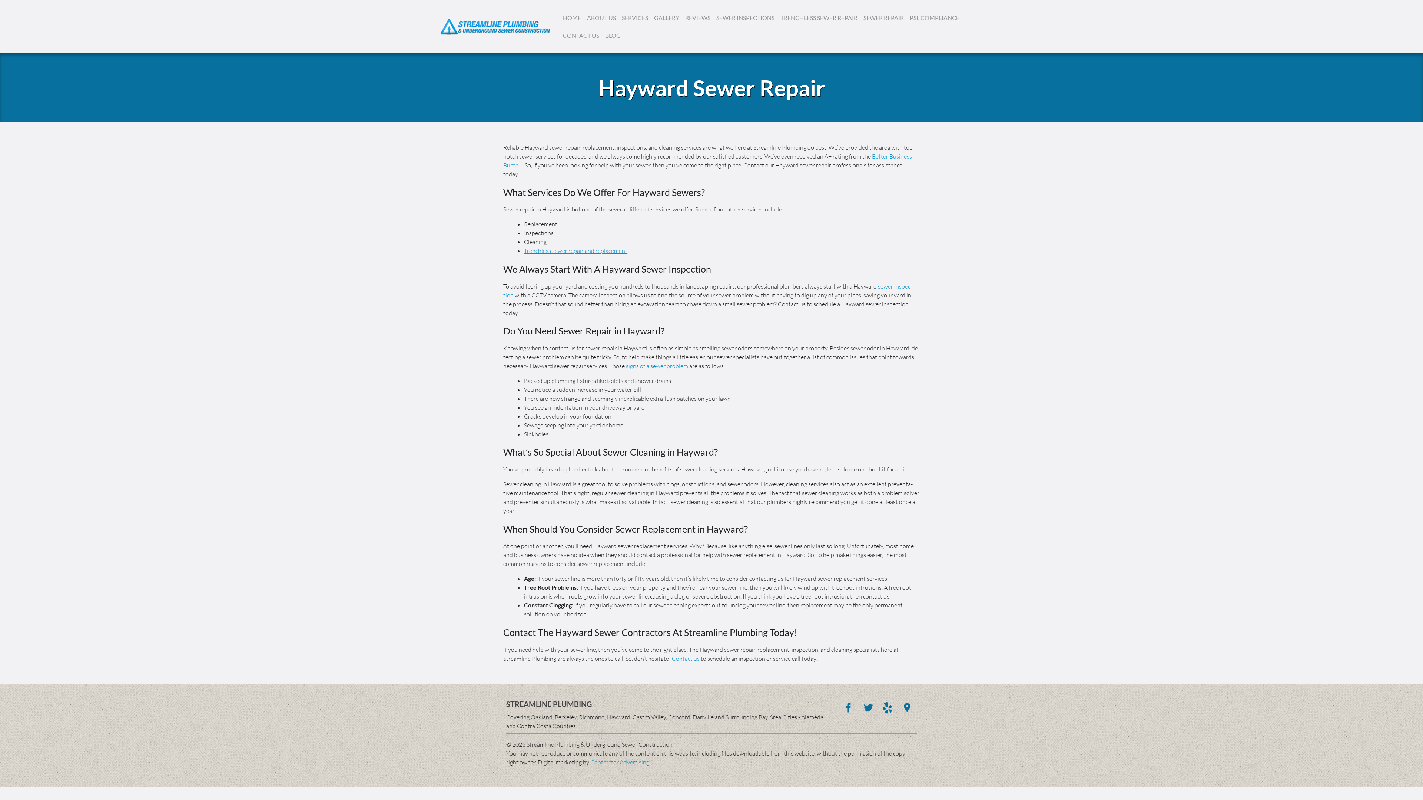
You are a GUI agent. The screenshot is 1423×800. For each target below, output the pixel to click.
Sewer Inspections (745, 17)
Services (635, 17)
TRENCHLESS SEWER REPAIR (819, 17)
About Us (601, 17)
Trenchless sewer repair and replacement (575, 250)
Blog (613, 35)
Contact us (686, 658)
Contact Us (581, 35)
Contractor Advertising (619, 762)
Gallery (666, 17)
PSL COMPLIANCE (934, 17)
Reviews (697, 17)
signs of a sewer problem (657, 366)
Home (572, 17)
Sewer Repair (883, 17)
